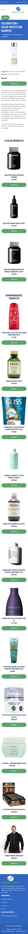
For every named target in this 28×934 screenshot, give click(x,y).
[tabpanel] (14, 54)
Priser (5, 17)
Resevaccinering (7, 899)
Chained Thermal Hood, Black (14, 856)
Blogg (8, 929)
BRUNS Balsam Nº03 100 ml (14, 381)
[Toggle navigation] (3, 9)
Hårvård (11, 71)
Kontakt (14, 929)
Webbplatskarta (21, 931)
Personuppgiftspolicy (8, 931)
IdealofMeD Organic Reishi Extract (14, 223)
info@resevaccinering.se (20, 2)
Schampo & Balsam (19, 71)
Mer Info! (14, 83)
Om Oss (5, 906)
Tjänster (5, 902)
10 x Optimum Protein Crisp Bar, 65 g (14, 809)
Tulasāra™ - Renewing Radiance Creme (14, 763)
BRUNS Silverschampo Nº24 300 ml (14, 524)
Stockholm (5, 2)
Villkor (19, 929)
